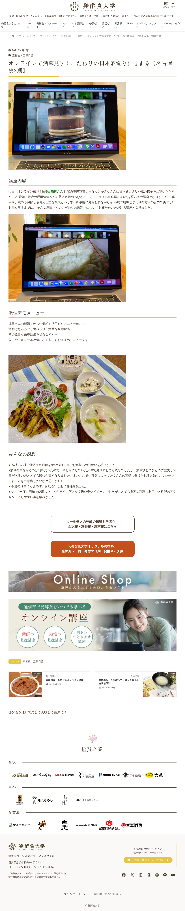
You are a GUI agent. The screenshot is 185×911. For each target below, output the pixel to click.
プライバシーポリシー (76, 894)
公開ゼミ (93, 25)
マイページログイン (171, 25)
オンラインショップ (146, 25)
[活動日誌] (25, 682)
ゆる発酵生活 (78, 25)
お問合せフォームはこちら (149, 859)
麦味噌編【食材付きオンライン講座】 (66, 680)
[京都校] (159, 684)
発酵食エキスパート (46, 25)
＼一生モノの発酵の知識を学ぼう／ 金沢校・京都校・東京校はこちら (92, 524)
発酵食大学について (11, 25)
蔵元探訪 (118, 25)
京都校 (16, 55)
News (130, 23)
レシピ (64, 25)
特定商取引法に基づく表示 (107, 894)
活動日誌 (28, 55)
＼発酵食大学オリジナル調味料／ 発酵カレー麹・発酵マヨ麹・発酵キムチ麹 (92, 548)
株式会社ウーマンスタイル (38, 855)
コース (28, 25)
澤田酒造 (51, 191)
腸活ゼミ (105, 25)
